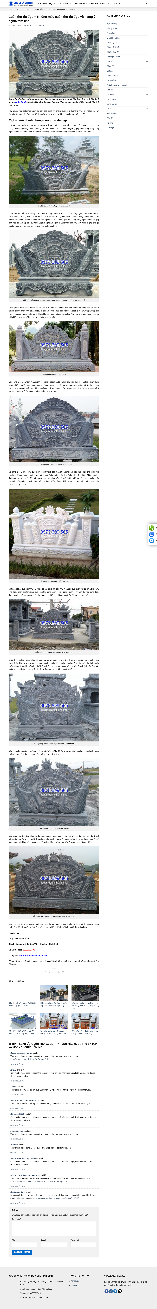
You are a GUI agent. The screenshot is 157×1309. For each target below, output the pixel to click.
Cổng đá (110, 66)
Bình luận (16, 1219)
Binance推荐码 (17, 1114)
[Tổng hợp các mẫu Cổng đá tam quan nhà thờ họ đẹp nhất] (54, 1021)
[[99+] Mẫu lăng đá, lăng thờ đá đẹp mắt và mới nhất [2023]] (54, 993)
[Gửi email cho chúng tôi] (120, 1291)
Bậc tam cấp (112, 24)
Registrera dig (17, 1192)
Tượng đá (111, 128)
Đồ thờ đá (65, 4)
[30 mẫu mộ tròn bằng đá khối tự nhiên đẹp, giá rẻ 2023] (22, 993)
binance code (16, 1131)
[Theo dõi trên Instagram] (111, 1291)
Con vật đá (79, 4)
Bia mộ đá (111, 33)
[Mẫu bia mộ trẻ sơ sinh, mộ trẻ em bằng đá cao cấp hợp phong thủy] (85, 993)
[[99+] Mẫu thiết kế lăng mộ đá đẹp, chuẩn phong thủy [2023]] (22, 1021)
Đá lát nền (111, 80)
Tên (13, 1240)
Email (43, 1240)
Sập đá (110, 118)
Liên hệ (74, 1285)
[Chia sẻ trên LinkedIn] (63, 973)
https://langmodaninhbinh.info (33, 955)
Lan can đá (111, 99)
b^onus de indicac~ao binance (24, 1175)
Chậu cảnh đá (113, 47)
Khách (13, 1070)
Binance (14, 1145)
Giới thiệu (42, 4)
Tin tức (117, 4)
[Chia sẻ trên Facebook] (45, 973)
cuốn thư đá (20, 102)
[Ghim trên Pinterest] (58, 973)
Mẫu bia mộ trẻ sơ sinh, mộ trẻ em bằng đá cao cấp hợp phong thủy (85, 1005)
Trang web (75, 1240)
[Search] (147, 3)
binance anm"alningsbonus (23, 1100)
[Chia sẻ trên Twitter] (50, 973)
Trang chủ (12, 9)
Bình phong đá (113, 38)
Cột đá (109, 71)
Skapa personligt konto (21, 1053)
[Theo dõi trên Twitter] (115, 1291)
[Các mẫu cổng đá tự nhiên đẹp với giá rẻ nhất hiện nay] (85, 1021)
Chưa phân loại (113, 57)
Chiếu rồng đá (113, 52)
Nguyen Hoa (32, 25)
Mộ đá (52, 4)
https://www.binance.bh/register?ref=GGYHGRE (58, 1198)
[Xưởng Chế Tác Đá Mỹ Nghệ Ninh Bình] (21, 3)
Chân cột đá (112, 43)
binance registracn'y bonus (23, 1158)
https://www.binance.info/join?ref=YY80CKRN (30, 1059)
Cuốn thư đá (112, 76)
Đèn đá (110, 90)
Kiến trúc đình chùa (99, 4)
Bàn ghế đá (112, 28)
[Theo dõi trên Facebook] (107, 1291)
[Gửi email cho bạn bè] (54, 973)
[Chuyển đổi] (146, 61)
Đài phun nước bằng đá (117, 85)
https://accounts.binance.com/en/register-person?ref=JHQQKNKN (38, 1181)
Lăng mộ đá (112, 104)
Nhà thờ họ (112, 113)
